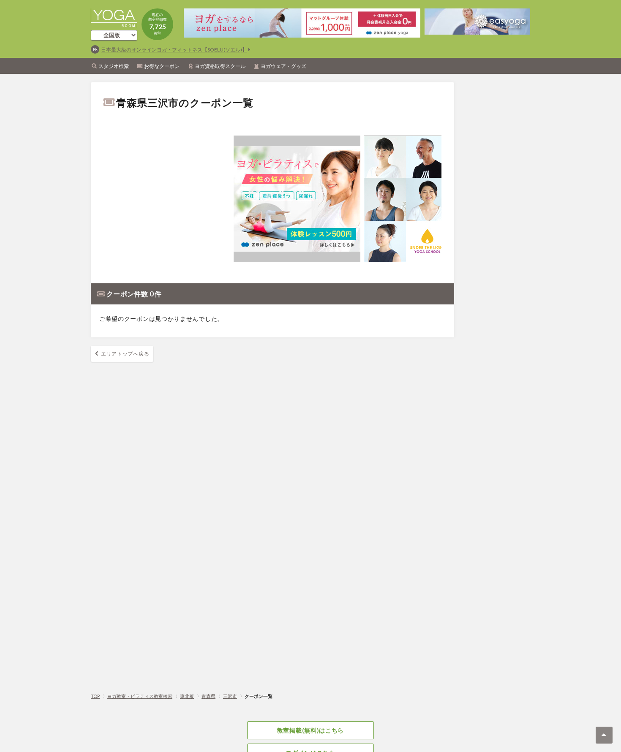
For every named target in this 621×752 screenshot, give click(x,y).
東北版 (187, 696)
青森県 (208, 696)
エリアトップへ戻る (125, 353)
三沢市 (230, 696)
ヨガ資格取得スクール (220, 66)
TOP (95, 696)
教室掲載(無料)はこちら (310, 730)
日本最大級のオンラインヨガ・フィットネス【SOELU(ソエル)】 (174, 49)
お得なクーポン (162, 66)
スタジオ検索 (113, 66)
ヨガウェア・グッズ (283, 66)
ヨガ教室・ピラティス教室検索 (139, 696)
